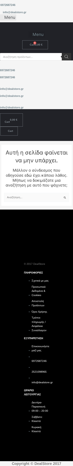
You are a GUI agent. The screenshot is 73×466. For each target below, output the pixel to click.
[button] (8, 17)
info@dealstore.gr (14, 12)
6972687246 (7, 5)
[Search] (66, 56)
